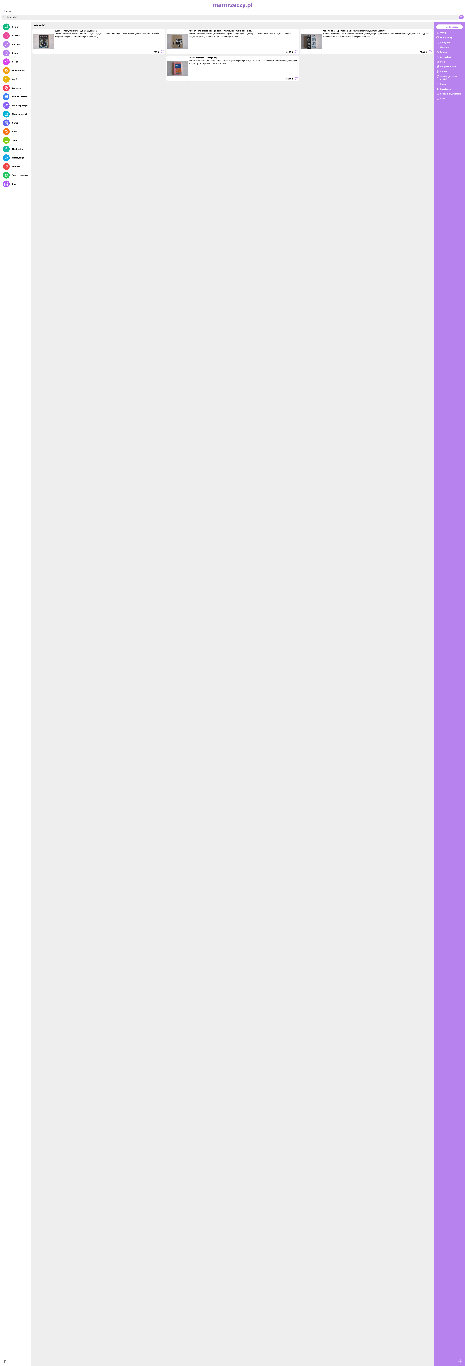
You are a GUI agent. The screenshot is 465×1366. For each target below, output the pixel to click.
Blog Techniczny (448, 66)
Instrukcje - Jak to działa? (448, 78)
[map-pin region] (3, 11)
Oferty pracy (446, 37)
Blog (14, 184)
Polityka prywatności (450, 93)
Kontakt (444, 71)
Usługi (15, 27)
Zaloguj (444, 52)
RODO (443, 98)
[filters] (461, 17)
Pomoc (443, 84)
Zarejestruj (445, 57)
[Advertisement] (98, 73)
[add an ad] (460, 1361)
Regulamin (445, 89)
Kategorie (445, 42)
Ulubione (444, 47)
